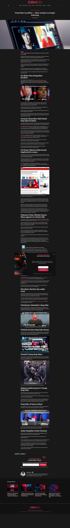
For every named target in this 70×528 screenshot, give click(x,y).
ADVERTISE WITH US (22, 511)
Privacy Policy (44, 273)
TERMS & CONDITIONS (33, 511)
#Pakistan (37, 249)
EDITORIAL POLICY (48, 511)
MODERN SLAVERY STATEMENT (41, 511)
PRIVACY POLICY (27, 511)
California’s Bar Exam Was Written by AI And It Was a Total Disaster (27, 494)
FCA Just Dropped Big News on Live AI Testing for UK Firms (40, 494)
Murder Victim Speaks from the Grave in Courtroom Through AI (12, 494)
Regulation (23, 453)
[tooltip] (32, 472)
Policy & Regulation (35, 10)
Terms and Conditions (50, 273)
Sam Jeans (28, 472)
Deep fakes (17, 453)
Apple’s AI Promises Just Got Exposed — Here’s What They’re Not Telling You (55, 495)
